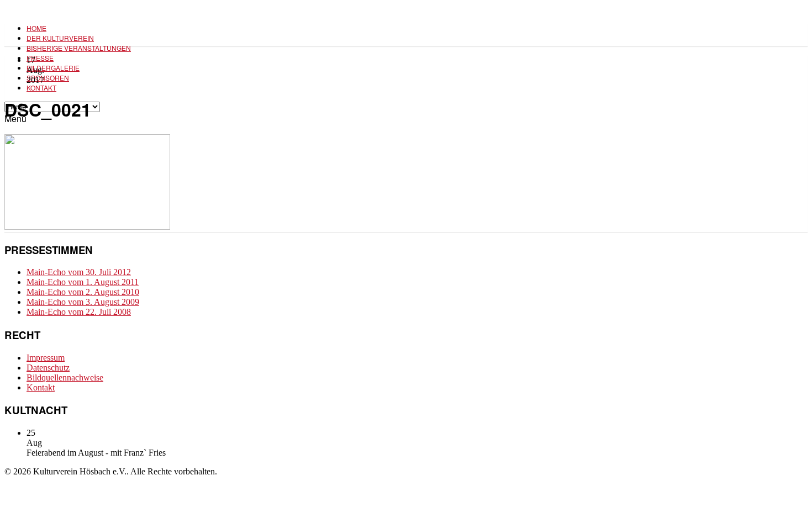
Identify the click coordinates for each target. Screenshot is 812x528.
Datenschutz (48, 367)
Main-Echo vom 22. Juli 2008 (79, 311)
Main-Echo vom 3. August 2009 (83, 302)
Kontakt (41, 87)
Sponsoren (48, 77)
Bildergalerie (53, 67)
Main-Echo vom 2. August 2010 (83, 292)
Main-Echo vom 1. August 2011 (83, 282)
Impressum (46, 357)
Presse (40, 57)
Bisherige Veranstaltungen (79, 47)
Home (36, 28)
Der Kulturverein (60, 38)
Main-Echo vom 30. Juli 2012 (79, 272)
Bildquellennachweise (65, 377)
